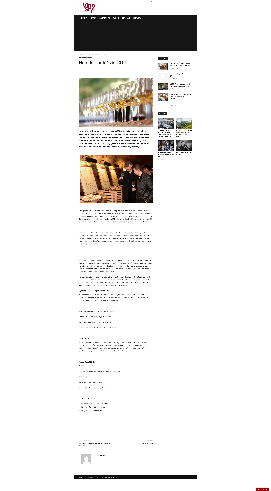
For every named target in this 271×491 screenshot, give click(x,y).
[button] (189, 18)
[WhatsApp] (96, 72)
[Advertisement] (135, 36)
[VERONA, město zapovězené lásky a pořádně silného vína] (163, 86)
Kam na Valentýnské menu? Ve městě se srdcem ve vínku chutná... (180, 96)
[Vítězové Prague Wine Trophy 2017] (163, 76)
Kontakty (137, 18)
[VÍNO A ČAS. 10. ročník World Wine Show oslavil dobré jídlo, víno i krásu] (163, 66)
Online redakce (85, 67)
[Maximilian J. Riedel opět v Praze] (184, 145)
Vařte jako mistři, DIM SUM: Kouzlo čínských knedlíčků (94, 444)
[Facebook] (184, 18)
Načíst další (174, 105)
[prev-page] (159, 160)
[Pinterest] (91, 72)
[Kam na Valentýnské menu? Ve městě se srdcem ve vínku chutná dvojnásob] (163, 97)
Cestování (126, 18)
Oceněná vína (88, 57)
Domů (81, 54)
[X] (86, 72)
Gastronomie (104, 18)
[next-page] (162, 160)
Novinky (83, 18)
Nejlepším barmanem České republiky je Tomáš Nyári (166, 154)
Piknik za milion (147, 443)
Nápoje (116, 18)
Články (93, 18)
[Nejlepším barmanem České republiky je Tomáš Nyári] (166, 145)
